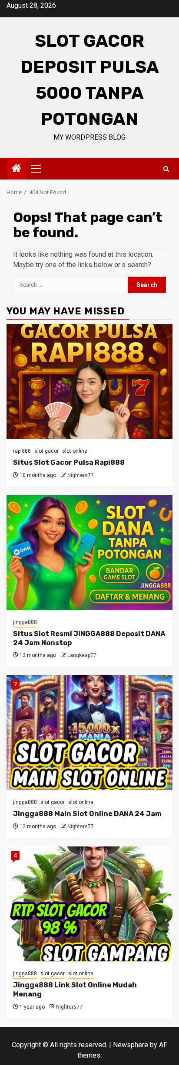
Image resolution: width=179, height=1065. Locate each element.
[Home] (16, 169)
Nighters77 (80, 475)
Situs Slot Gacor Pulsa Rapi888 (69, 462)
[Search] (166, 168)
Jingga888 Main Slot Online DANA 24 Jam (87, 814)
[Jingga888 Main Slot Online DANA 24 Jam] (89, 732)
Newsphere (130, 1045)
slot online (74, 451)
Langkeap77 (81, 655)
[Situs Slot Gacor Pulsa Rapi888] (89, 381)
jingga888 (25, 622)
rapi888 (22, 451)
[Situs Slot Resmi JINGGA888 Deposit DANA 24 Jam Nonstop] (89, 552)
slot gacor (46, 451)
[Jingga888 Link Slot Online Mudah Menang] (89, 903)
